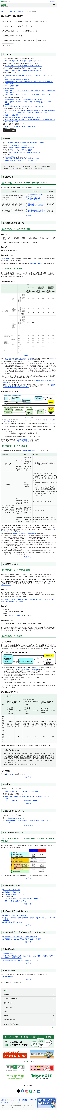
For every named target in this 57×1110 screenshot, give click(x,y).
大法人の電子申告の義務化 (12, 86)
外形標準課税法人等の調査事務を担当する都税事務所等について (20, 960)
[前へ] (5, 1061)
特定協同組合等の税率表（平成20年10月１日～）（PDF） (29, 386)
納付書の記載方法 (22, 150)
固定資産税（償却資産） (10, 1020)
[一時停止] (33, 1061)
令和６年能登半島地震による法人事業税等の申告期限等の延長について (24, 70)
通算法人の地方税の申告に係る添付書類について (18, 79)
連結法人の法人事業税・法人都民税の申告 (14, 922)
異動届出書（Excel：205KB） (36, 206)
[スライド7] (27, 1061)
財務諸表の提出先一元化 (11, 88)
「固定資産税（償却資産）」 (37, 263)
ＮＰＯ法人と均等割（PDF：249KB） (13, 601)
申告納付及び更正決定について (31, 450)
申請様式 (11, 147)
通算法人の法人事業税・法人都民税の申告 (14, 915)
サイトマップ (15, 1103)
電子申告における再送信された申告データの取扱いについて (21, 126)
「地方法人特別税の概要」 (23, 441)
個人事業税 (7, 994)
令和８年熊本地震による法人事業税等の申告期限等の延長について (23, 61)
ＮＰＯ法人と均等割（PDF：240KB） (15, 818)
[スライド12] (31, 1061)
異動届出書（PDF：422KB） (35, 204)
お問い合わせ (4, 1100)
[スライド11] (30, 1061)
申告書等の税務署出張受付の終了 (14, 115)
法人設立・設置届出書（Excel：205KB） (33, 199)
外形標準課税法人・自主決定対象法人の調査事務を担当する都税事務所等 (23, 939)
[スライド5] (26, 1061)
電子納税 (30, 150)
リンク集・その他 (6, 1103)
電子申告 (31, 147)
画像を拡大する (28, 355)
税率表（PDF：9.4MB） (13, 615)
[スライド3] (24, 1061)
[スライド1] (23, 1061)
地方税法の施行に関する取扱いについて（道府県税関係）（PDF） (22, 159)
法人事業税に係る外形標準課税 (11, 890)
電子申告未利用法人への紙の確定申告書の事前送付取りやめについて (23, 66)
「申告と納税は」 (6, 258)
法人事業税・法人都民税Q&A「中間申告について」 (25, 533)
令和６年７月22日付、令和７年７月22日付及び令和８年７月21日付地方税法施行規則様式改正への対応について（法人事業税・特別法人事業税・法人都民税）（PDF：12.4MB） (30, 111)
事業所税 (6, 1015)
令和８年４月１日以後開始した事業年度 (15, 901)
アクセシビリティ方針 (36, 1100)
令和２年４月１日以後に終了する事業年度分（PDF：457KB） (21, 800)
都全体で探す (53, 1)
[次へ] (52, 1061)
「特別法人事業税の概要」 (23, 439)
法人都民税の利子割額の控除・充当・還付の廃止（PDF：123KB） (23, 117)
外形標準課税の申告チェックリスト (12, 892)
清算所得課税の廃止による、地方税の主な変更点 (27, 669)
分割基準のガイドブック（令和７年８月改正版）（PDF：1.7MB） (22, 791)
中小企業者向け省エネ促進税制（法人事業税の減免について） (25, 152)
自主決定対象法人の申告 (36, 143)
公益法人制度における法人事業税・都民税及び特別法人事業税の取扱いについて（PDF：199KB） (29, 599)
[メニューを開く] (54, 5)
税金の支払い (12, 150)
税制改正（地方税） (10, 157)
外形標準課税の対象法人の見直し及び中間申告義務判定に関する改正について (26, 75)
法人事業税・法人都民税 (14, 143)
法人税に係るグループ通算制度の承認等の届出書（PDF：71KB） (35, 211)
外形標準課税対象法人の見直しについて (14, 894)
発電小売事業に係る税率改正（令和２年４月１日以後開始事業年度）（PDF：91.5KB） (28, 95)
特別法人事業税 (13, 145)
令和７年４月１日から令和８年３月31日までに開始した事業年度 (22, 898)
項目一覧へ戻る (28, 215)
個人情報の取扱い (24, 1100)
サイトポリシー (14, 1100)
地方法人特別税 (22, 145)
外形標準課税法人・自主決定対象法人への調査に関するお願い (20, 936)
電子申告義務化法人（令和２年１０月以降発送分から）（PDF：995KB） (24, 106)
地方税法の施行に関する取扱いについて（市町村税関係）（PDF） (22, 160)
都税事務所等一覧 (8, 953)
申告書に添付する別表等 (21, 147)
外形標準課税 (25, 143)
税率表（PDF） (10, 774)
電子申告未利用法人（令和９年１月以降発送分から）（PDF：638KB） (23, 99)
